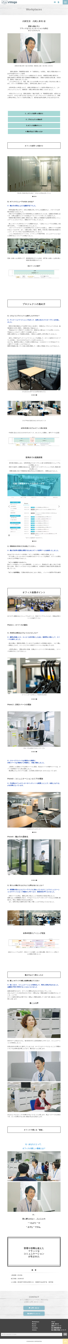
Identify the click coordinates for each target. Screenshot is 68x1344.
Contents (35, 1328)
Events (34, 1326)
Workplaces (35, 1321)
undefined (10, 175)
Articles (34, 1330)
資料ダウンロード (58, 2)
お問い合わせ (54, 2)
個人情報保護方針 (56, 1328)
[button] (65, 2)
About (53, 1321)
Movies (34, 1323)
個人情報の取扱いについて (58, 1330)
